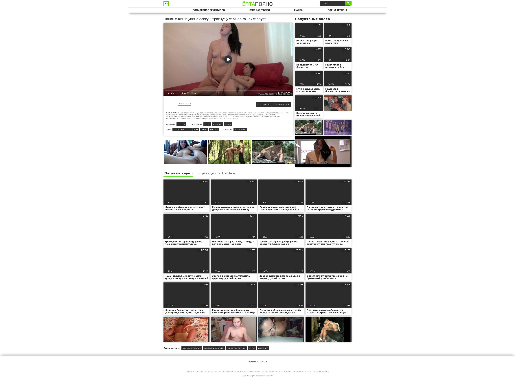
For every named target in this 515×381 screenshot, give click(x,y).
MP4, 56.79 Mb (240, 129)
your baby (263, 348)
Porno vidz (268, 376)
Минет (207, 124)
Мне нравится (167, 104)
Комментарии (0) (282, 104)
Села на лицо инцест (214, 348)
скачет (252, 348)
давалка (214, 129)
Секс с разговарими (236, 348)
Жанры (298, 10)
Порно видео (168, 10)
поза (196, 129)
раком (204, 129)
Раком (228, 124)
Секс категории (259, 10)
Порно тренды (337, 10)
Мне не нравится (173, 104)
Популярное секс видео (209, 10)
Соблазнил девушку (192, 348)
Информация (264, 104)
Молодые (217, 124)
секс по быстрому (182, 129)
